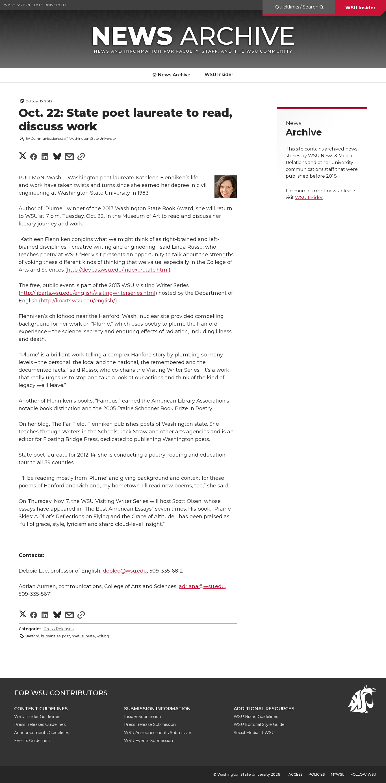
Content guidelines (41, 708)
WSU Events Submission (148, 740)
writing (103, 636)
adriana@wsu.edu (202, 586)
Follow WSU (363, 774)
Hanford (32, 636)
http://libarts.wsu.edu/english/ (78, 301)
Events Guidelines (31, 740)
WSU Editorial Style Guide (259, 724)
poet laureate (83, 636)
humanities (50, 636)
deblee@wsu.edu (125, 571)
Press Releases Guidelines (40, 724)
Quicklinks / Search (297, 7)
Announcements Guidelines (41, 732)
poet (66, 636)
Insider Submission (142, 716)
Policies (317, 774)
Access (295, 774)
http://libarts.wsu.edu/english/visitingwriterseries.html (87, 293)
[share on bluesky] (57, 157)
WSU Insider (360, 7)
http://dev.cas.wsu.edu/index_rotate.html (118, 270)
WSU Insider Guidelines (37, 716)
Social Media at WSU (254, 732)
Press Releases (58, 628)
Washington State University (35, 5)
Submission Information (157, 708)
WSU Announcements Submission (158, 732)
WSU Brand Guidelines (256, 716)
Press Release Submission (150, 724)
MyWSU (337, 774)
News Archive (174, 75)
